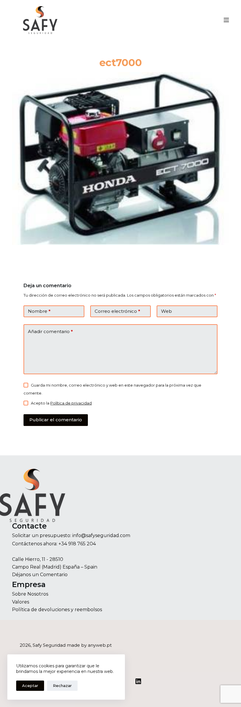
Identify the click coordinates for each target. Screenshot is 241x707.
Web (166, 311)
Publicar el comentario (55, 419)
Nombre (39, 311)
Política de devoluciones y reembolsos (57, 609)
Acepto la (61, 403)
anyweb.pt (100, 645)
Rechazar (62, 685)
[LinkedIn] (138, 681)
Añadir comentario (50, 331)
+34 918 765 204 (77, 543)
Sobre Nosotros (30, 594)
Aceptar (30, 685)
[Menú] (226, 20)
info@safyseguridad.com (101, 535)
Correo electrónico (117, 311)
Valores (20, 602)
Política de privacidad (71, 403)
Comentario (54, 574)
